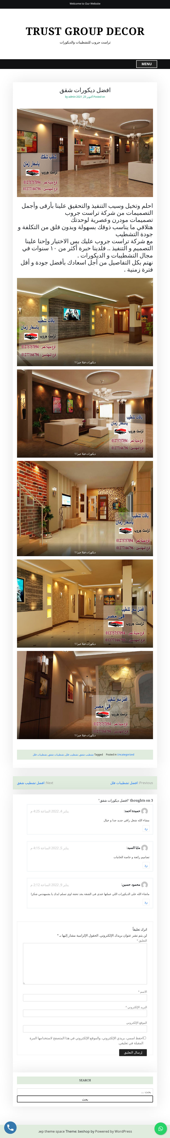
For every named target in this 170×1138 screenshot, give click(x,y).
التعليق (142, 940)
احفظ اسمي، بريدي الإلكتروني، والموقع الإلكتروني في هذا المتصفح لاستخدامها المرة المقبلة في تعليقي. (86, 1040)
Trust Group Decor (85, 31)
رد (146, 828)
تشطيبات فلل (40, 754)
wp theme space (52, 1131)
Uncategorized (125, 754)
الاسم (142, 991)
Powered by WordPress (113, 1131)
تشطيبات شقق (56, 754)
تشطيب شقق (86, 754)
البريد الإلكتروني (136, 1007)
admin (72, 97)
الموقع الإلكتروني (136, 1022)
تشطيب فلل (71, 754)
